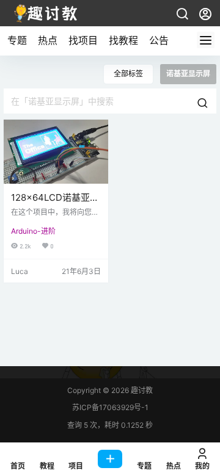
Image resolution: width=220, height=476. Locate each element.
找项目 (83, 40)
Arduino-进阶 (33, 231)
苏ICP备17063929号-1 (110, 407)
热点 (47, 40)
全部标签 (128, 73)
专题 (17, 40)
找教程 (123, 40)
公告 (159, 40)
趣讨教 (141, 390)
